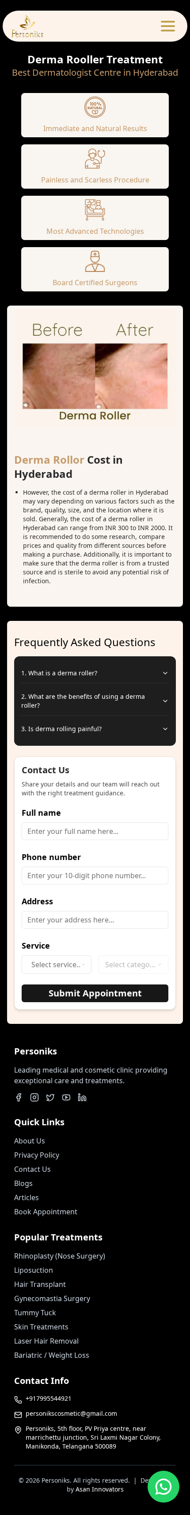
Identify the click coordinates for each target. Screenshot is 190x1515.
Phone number (51, 857)
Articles (26, 1197)
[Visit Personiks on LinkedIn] (82, 1097)
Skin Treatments (41, 1327)
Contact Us (32, 1169)
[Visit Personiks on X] (50, 1097)
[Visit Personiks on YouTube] (66, 1097)
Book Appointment (45, 1212)
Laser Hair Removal (46, 1341)
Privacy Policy (36, 1155)
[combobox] (56, 964)
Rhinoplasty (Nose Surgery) (59, 1256)
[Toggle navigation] (168, 26)
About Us (29, 1141)
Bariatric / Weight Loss (51, 1355)
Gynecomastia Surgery (52, 1298)
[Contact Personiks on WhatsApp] (163, 1491)
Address (37, 901)
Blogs (23, 1183)
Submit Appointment (95, 993)
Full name (41, 812)
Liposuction (33, 1270)
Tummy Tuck (35, 1312)
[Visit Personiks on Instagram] (34, 1097)
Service (36, 945)
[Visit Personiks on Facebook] (18, 1097)
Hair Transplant (40, 1284)
